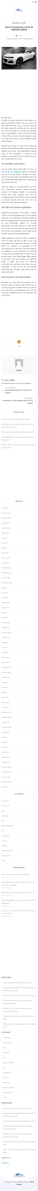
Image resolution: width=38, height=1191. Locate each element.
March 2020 (5, 752)
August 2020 (5, 732)
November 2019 (6, 772)
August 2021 (5, 682)
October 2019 (6, 777)
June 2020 (5, 742)
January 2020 (5, 762)
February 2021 (6, 702)
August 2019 (5, 787)
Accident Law (6, 806)
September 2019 (7, 782)
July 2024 (4, 588)
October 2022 (6, 638)
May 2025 (4, 543)
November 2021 (6, 672)
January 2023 (5, 628)
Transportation (6, 856)
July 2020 (4, 737)
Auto (3, 811)
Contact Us (5, 1163)
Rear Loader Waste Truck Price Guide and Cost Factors (18, 432)
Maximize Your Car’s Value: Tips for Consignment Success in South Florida (19, 446)
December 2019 (6, 767)
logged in (14, 383)
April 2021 (4, 692)
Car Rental (5, 846)
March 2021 (5, 697)
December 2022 (6, 633)
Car (19, 346)
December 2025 (6, 518)
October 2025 (6, 523)
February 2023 (6, 623)
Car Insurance (5, 836)
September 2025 (7, 528)
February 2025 (6, 558)
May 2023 (4, 613)
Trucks (3, 861)
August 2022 (5, 642)
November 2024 (6, 573)
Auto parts (5, 816)
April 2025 (4, 548)
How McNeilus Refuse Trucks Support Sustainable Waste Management (18, 438)
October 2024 (6, 578)
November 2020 (6, 717)
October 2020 (6, 722)
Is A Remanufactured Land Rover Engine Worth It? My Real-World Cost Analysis (18, 425)
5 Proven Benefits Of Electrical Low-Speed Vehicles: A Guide (19, 1017)
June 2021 (4, 687)
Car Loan (4, 841)
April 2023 (4, 618)
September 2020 (7, 727)
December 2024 (6, 568)
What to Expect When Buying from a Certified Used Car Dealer (19, 1025)
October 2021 (6, 677)
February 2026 (6, 513)
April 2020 (5, 747)
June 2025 (4, 538)
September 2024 (7, 583)
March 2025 (5, 553)
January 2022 (5, 662)
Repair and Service (7, 851)
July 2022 (4, 647)
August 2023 (5, 608)
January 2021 (5, 707)
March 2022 (5, 652)
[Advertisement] (19, 95)
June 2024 (5, 593)
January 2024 (5, 603)
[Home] (17, 36)
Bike (3, 821)
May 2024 (4, 598)
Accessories (5, 801)
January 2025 (5, 563)
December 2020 (6, 712)
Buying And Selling (7, 826)
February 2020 (6, 757)
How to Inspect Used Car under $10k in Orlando (16, 419)
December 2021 (6, 667)
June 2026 (4, 508)
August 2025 (5, 533)
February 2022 (6, 657)
